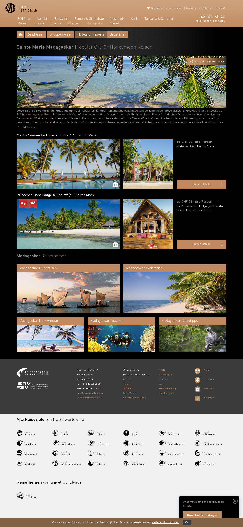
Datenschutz (165, 374)
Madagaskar (95, 23)
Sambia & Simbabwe (89, 18)
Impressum (165, 379)
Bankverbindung (167, 388)
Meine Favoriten (161, 8)
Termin (126, 383)
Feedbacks (205, 8)
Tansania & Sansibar (159, 18)
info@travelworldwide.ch (90, 393)
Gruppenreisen (60, 34)
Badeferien (118, 34)
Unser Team (129, 393)
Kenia (134, 18)
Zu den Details (202, 184)
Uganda (55, 23)
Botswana (61, 18)
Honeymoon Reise (39, 114)
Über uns (190, 8)
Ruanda (38, 23)
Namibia (42, 18)
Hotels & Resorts (90, 34)
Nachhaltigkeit (166, 393)
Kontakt (220, 8)
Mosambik (117, 18)
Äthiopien (73, 23)
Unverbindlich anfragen (202, 515)
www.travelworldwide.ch (90, 397)
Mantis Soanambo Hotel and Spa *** (57, 135)
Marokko (116, 23)
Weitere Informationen (165, 522)
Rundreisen (35, 34)
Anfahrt (127, 388)
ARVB (162, 370)
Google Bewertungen (134, 397)
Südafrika (24, 18)
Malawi (22, 23)
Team (177, 8)
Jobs (161, 383)
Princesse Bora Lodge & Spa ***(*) (56, 195)
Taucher (44, 122)
